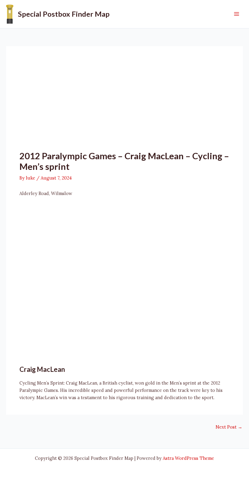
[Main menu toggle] (236, 14)
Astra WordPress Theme (188, 458)
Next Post (229, 427)
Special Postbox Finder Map (64, 14)
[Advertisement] (124, 104)
